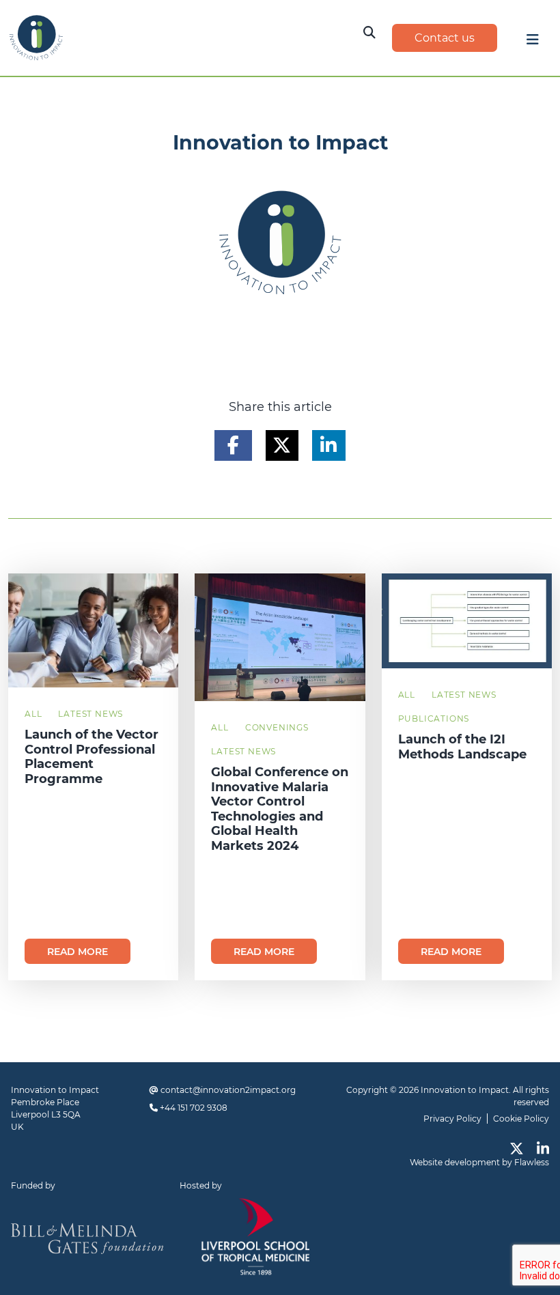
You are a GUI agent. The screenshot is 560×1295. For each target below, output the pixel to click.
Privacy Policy (452, 1118)
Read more (77, 951)
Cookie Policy (521, 1118)
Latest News (90, 714)
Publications (434, 718)
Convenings (277, 727)
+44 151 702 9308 (193, 1107)
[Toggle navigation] (533, 43)
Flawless (531, 1162)
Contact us (445, 37)
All (33, 714)
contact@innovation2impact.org (228, 1090)
